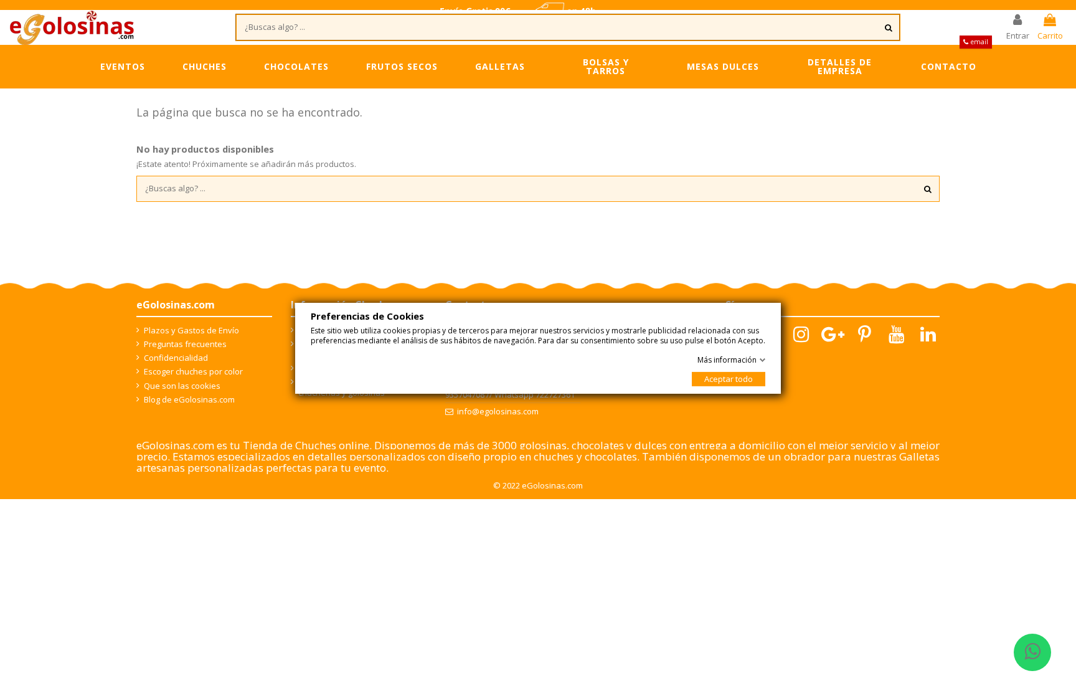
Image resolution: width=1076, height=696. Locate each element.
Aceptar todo (728, 378)
